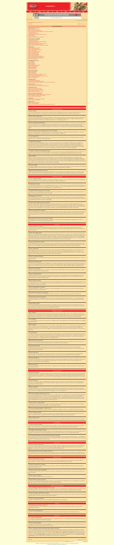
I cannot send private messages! (34, 80)
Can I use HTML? (31, 62)
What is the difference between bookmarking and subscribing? (39, 94)
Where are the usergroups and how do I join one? (37, 74)
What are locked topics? (32, 67)
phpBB (52, 544)
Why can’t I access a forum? (33, 53)
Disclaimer (63, 543)
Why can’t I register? (32, 36)
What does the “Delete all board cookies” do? (36, 37)
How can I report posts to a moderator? (35, 56)
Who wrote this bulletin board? (33, 102)
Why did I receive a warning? (33, 55)
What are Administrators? (32, 71)
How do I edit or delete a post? (33, 48)
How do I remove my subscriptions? (34, 96)
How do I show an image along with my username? (37, 43)
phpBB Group (60, 518)
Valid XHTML (42, 543)
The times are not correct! (32, 40)
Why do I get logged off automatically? (35, 30)
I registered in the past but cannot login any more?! (37, 34)
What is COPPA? (31, 35)
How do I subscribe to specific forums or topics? (36, 95)
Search (86, 19)
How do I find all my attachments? (34, 99)
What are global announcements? (34, 65)
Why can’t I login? (31, 28)
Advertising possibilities (74, 543)
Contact (67, 543)
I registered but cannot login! (33, 33)
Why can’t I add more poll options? (34, 51)
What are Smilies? (31, 63)
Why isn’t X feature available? (33, 103)
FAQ (83, 19)
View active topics (39, 22)
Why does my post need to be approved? (35, 57)
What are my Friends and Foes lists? (34, 84)
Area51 (34, 525)
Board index (30, 539)
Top (28, 114)
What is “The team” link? (32, 77)
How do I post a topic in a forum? (34, 47)
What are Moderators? (32, 72)
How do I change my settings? (33, 39)
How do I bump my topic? (32, 58)
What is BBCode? (31, 61)
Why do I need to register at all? (34, 29)
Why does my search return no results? (35, 89)
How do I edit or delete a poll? (33, 52)
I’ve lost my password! (32, 32)
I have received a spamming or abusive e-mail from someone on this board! (41, 82)
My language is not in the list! (33, 42)
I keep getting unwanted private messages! (36, 81)
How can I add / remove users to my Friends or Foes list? (38, 85)
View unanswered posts (32, 22)
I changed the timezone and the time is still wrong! (37, 41)
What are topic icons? (32, 68)
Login (27, 19)
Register (31, 19)
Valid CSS (37, 543)
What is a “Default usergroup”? (33, 76)
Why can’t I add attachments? (33, 54)
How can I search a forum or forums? (34, 88)
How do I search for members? (33, 91)
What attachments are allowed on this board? (36, 98)
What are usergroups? (32, 73)
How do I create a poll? (32, 50)
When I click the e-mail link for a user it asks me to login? (38, 45)
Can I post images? (31, 64)
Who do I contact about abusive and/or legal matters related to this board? (41, 104)
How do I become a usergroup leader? (35, 75)
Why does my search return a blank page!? (36, 90)
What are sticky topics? (32, 66)
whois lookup (51, 530)
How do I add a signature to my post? (35, 49)
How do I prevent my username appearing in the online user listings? (40, 31)
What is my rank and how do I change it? (35, 44)
